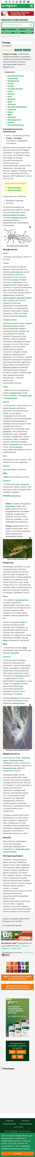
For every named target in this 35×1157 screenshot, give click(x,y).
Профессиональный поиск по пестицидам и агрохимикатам (17, 987)
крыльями (10, 506)
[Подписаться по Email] (28, 1)
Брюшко (11, 99)
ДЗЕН (12, 1052)
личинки (24, 484)
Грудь (10, 91)
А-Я (6, 29)
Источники (28, 952)
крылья (19, 447)
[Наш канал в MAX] (25, 1)
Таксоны (27, 50)
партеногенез (18, 703)
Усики (15, 526)
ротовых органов (19, 217)
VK (14, 1057)
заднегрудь (26, 395)
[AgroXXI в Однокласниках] (10, 1)
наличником (16, 272)
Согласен (17, 1153)
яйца (22, 622)
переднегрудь (10, 398)
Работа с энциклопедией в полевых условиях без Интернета (17, 978)
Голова (10, 86)
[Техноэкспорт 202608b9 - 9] (17, 1017)
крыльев (15, 212)
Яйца (6, 477)
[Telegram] (8, 955)
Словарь (17, 29)
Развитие (11, 109)
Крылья (10, 94)
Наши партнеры (26, 1124)
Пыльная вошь (14, 187)
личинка (20, 676)
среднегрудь (15, 393)
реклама (9, 999)
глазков (17, 519)
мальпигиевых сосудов (13, 215)
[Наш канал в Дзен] (17, 1)
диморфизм (15, 496)
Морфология (13, 81)
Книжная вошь (14, 190)
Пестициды (17, 32)
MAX (20, 1057)
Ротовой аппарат (15, 88)
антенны (23, 316)
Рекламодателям (9, 1124)
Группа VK (16, 948)
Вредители (28, 29)
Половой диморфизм (17, 107)
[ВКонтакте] (3, 955)
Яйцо (9, 101)
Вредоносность (14, 120)
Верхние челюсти (11, 367)
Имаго (10, 83)
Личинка (11, 104)
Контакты (25, 1121)
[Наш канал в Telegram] (13, 1)
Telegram (21, 1052)
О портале (9, 1121)
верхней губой (23, 298)
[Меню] (31, 6)
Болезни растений (6, 32)
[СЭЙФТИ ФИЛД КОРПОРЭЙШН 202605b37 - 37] (17, 13)
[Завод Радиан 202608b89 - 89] (17, 935)
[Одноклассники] (6, 955)
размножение (21, 600)
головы (14, 280)
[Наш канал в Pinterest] (21, 1)
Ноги (9, 96)
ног (4, 618)
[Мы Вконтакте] (6, 1)
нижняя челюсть (11, 326)
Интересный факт (15, 125)
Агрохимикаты (28, 32)
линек (19, 694)
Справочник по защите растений (14, 19)
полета (12, 408)
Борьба (10, 122)
